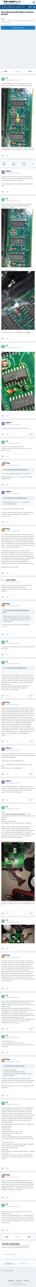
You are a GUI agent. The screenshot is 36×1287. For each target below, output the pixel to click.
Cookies (26, 1280)
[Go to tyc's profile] (3, 79)
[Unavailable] (18, 117)
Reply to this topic (18, 27)
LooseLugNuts (11, 580)
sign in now (10, 1247)
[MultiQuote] (2, 155)
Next (30, 71)
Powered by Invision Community (18, 1284)
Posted (13, 80)
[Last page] (34, 71)
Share (9, 1263)
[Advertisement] (18, 49)
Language (10, 1280)
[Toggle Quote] (4, 469)
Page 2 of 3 (18, 71)
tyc (4, 18)
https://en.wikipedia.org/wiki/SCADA (15, 814)
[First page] (2, 71)
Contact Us (19, 1280)
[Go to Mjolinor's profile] (3, 172)
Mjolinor (9, 171)
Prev (5, 71)
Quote (7, 155)
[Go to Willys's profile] (3, 464)
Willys (8, 463)
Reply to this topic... (10, 1254)
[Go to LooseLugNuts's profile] (3, 581)
